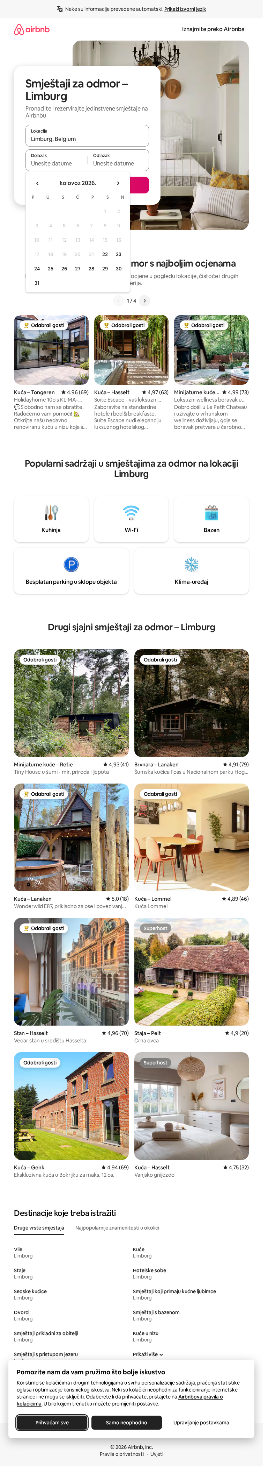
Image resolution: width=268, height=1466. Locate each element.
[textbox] (56, 163)
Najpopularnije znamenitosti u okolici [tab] (117, 1228)
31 (37, 283)
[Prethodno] (118, 300)
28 (91, 268)
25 (50, 268)
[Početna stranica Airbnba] (32, 29)
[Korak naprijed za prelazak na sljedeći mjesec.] (118, 183)
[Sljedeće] (144, 300)
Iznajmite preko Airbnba (213, 29)
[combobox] (87, 139)
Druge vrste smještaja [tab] (39, 1228)
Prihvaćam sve (52, 1422)
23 (118, 254)
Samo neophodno (126, 1422)
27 (78, 268)
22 (105, 254)
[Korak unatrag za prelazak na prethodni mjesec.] (38, 183)
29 (105, 268)
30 (119, 268)
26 (64, 268)
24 (37, 268)
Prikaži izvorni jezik (185, 9)
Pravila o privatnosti (122, 1454)
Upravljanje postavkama (201, 1422)
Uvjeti (156, 1454)
